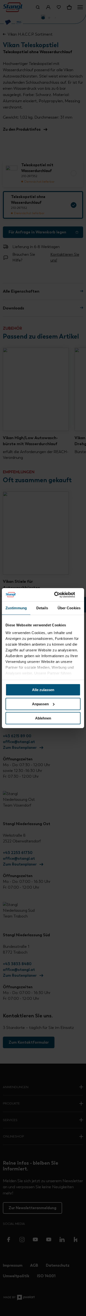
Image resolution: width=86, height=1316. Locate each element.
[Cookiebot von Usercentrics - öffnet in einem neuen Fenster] (61, 594)
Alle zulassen (43, 690)
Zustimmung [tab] (16, 608)
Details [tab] (42, 608)
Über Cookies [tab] (69, 608)
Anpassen (40, 704)
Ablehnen (43, 718)
